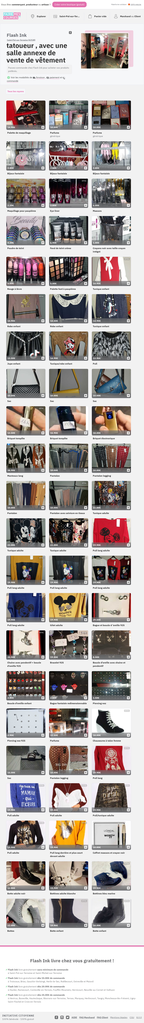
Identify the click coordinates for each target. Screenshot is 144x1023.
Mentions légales (118, 1017)
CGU (132, 1017)
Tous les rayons (15, 91)
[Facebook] (56, 1017)
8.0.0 (139, 1017)
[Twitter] (67, 1017)
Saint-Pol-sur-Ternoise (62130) (21, 40)
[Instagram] (62, 1017)
